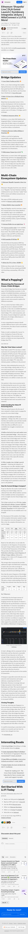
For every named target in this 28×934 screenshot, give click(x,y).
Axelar (24, 502)
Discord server (16, 805)
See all (4, 902)
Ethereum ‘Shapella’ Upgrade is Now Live (14, 182)
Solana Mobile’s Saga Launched (11, 205)
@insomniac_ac (8, 735)
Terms (15, 923)
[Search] (25, 857)
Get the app (21, 927)
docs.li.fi (22, 802)
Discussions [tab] (12, 857)
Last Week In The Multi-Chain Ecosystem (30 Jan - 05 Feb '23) (9, 867)
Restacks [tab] (11, 838)
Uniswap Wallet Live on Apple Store (12, 224)
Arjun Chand (10, 27)
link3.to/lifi (21, 799)
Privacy (11, 923)
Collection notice (21, 923)
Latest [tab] (6, 857)
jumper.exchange (6, 818)
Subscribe (19, 2)
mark (16, 27)
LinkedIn (19, 810)
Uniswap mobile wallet (10, 228)
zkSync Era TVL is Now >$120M (11, 263)
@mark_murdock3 (16, 756)
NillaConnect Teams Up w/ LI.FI (11, 152)
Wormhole (10, 508)
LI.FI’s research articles (19, 48)
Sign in (25, 2)
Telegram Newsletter (16, 807)
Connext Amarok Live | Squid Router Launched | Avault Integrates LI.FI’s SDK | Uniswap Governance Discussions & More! (10, 863)
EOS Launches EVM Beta (9, 239)
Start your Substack (10, 927)
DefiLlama (14, 647)
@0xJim (17, 748)
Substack (16, 812)
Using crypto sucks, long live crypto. (8, 894)
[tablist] (7, 838)
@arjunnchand (5, 756)
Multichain (16, 506)
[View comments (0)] (7, 32)
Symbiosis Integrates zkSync (10, 116)
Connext (17, 504)
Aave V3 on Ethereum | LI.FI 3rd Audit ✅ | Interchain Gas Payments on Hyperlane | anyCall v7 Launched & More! (10, 877)
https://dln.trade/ (16, 93)
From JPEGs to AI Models (9, 759)
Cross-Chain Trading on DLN (10, 81)
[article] (14, 866)
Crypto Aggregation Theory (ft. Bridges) (13, 752)
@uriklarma (9, 767)
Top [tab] (3, 857)
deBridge (23, 504)
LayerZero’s (4, 506)
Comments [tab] (4, 838)
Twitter (12, 50)
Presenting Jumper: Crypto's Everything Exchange (10, 891)
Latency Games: (6, 765)
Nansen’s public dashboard (14, 201)
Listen (24, 28)
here (8, 524)
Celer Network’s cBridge (8, 504)
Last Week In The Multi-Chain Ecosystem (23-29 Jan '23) (8, 881)
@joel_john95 (19, 761)
